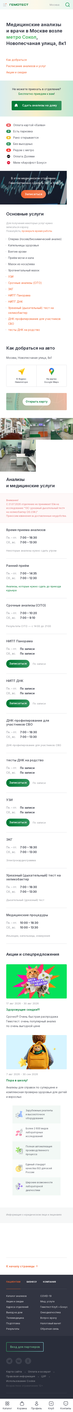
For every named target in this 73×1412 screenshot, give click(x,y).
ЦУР (43, 1376)
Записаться (33, 194)
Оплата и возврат (39, 1371)
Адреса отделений (17, 1306)
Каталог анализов (16, 1295)
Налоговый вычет (50, 1323)
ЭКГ (10, 289)
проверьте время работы (37, 231)
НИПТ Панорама (19, 295)
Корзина (22, 1408)
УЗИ (10, 276)
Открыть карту (36, 401)
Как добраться (16, 59)
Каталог (7, 1408)
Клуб (51, 1408)
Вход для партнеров (25, 1346)
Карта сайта (14, 1371)
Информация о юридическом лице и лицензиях (34, 1214)
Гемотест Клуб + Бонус (53, 1306)
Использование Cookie (20, 1380)
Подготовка (13, 1323)
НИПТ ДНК (15, 301)
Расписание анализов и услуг (26, 66)
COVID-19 (46, 1295)
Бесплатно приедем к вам (36, 93)
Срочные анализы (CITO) (25, 282)
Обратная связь (49, 1328)
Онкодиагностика (50, 1312)
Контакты (65, 1408)
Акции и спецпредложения (32, 954)
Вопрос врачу (48, 1317)
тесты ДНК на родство (24, 329)
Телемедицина (15, 1317)
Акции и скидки (16, 72)
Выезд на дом (14, 1312)
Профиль (36, 1408)
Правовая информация (20, 1376)
